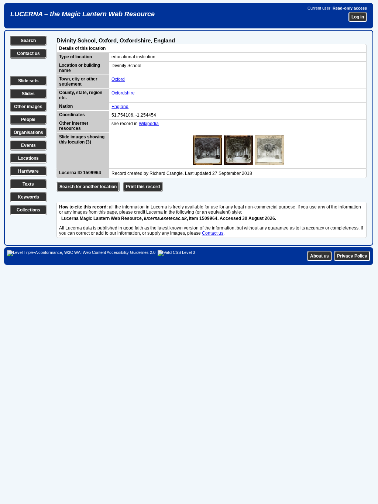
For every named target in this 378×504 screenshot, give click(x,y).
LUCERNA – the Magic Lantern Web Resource (82, 14)
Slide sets (28, 80)
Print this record (143, 186)
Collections (28, 210)
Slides (28, 93)
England (119, 106)
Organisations (28, 132)
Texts (28, 184)
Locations (28, 158)
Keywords (28, 197)
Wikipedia (149, 123)
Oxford (118, 79)
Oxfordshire (123, 93)
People (28, 119)
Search (28, 40)
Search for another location (88, 186)
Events (28, 145)
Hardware (28, 171)
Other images (28, 106)
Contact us (28, 53)
